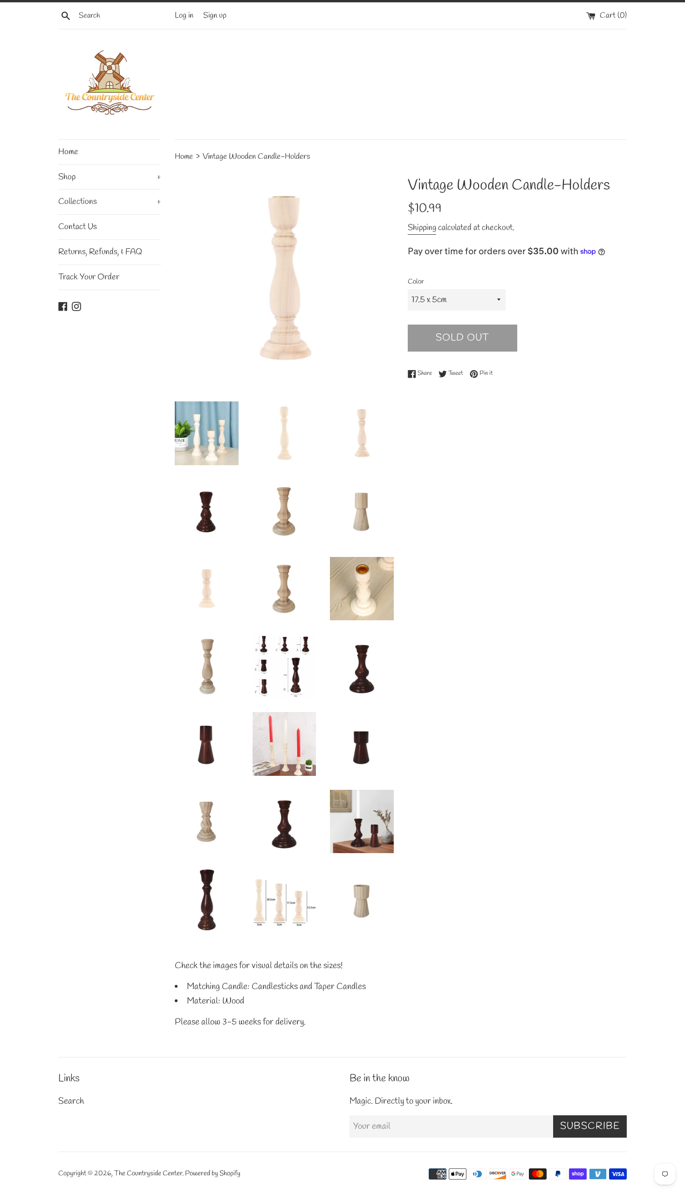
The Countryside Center (148, 1173)
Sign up (214, 15)
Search (71, 1101)
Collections (109, 201)
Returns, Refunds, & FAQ (100, 252)
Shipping (422, 227)
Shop (109, 177)
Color (416, 281)
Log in (184, 15)
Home (68, 151)
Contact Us (77, 226)
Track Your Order (88, 277)
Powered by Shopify (212, 1173)
